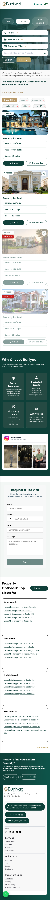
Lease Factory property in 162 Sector (19, 647)
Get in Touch (26, 777)
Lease (23, 21)
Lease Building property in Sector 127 (19, 690)
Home (7, 73)
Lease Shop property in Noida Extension (20, 607)
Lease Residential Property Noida (26, 73)
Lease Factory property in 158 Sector (19, 643)
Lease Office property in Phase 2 (18, 610)
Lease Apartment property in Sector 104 (21, 723)
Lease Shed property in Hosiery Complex (21, 654)
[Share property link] (44, 114)
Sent (25, 562)
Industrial (8, 845)
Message (11, 537)
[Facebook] (10, 832)
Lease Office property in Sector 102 (19, 614)
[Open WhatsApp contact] (6, 894)
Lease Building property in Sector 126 (19, 687)
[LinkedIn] (17, 832)
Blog (6, 863)
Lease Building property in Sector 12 (18, 680)
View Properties (10, 777)
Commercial (10, 842)
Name (10, 504)
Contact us (9, 869)
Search (8, 59)
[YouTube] (20, 832)
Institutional (9, 850)
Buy (8, 21)
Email (9, 525)
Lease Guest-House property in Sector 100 (22, 720)
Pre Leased (40, 21)
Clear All (9, 100)
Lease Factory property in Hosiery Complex (22, 650)
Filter (21, 59)
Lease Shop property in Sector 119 (18, 621)
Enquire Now (37, 163)
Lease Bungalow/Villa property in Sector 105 (22, 727)
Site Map (8, 882)
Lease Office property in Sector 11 (18, 617)
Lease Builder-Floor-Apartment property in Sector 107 (25, 731)
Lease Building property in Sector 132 (19, 694)
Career (7, 866)
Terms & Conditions (12, 887)
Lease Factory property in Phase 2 (18, 657)
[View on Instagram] (10, 456)
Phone (10, 514)
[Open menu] (45, 4)
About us (8, 860)
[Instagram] (6, 832)
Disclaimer (9, 879)
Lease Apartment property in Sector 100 (21, 716)
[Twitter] (13, 832)
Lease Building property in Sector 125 (19, 683)
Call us (15, 163)
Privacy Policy (10, 885)
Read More (42, 747)
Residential (9, 847)
